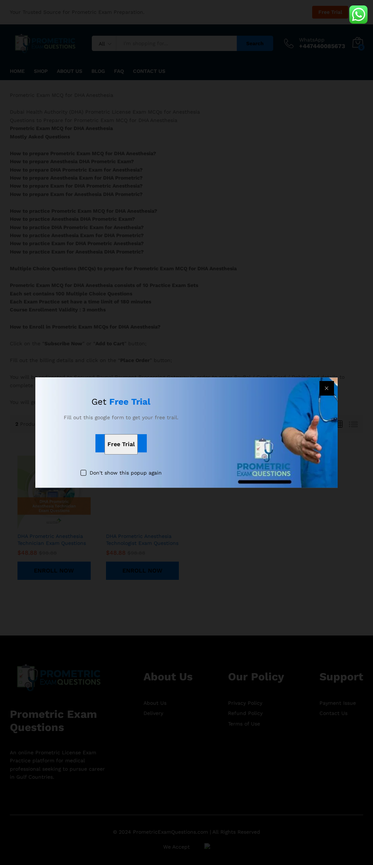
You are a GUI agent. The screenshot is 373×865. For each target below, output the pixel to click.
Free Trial (121, 444)
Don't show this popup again (126, 473)
